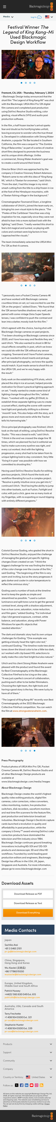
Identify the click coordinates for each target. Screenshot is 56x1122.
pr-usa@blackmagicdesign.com (21, 1020)
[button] (21, 82)
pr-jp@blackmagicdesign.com (20, 951)
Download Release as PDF (28, 893)
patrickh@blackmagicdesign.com (22, 997)
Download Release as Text (28, 903)
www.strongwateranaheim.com (30, 710)
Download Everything (28, 912)
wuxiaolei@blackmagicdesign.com (23, 974)
